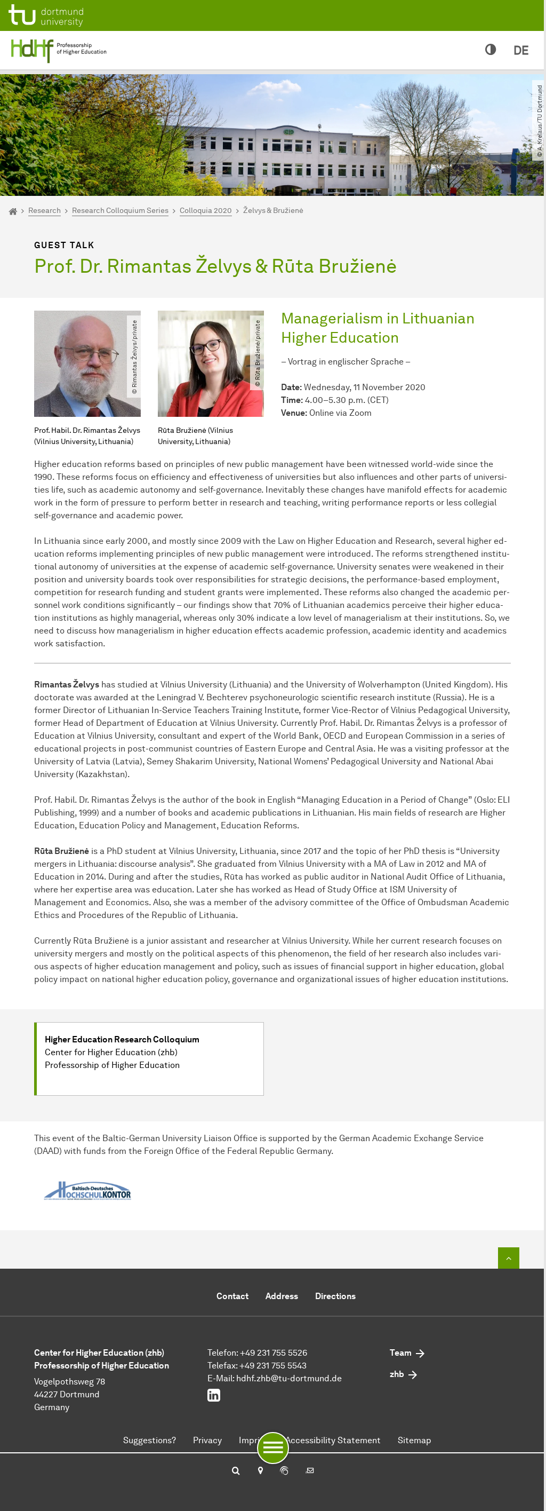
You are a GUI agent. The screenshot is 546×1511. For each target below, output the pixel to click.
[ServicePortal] (284, 1471)
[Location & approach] (259, 1471)
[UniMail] (310, 1471)
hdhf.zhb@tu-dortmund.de (289, 1378)
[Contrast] (491, 50)
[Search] (235, 1471)
